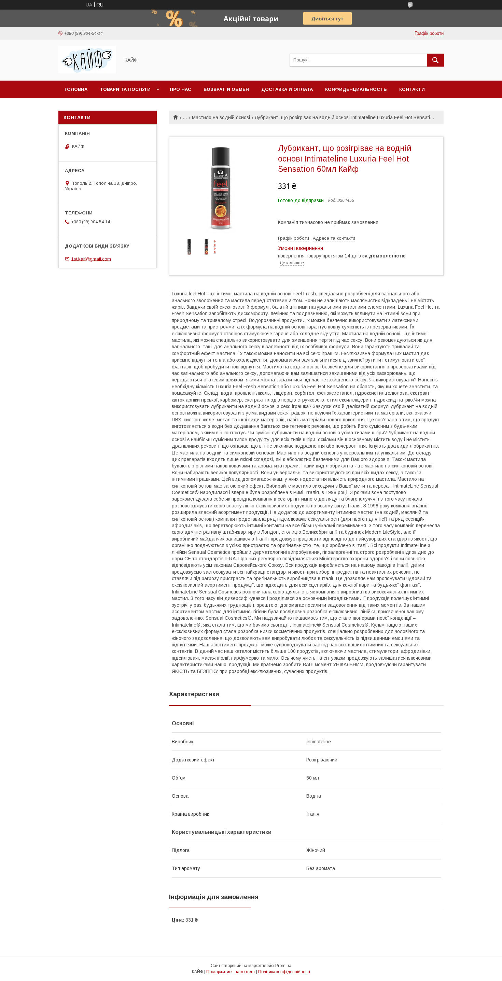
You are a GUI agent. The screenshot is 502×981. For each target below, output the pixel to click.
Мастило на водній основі (221, 117)
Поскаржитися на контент (230, 971)
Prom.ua (283, 965)
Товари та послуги (125, 89)
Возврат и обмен (226, 89)
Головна (76, 89)
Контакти (412, 89)
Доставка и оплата (287, 89)
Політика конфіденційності (284, 971)
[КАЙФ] (87, 71)
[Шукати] (435, 60)
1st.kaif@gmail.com (91, 258)
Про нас (180, 89)
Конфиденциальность (356, 89)
